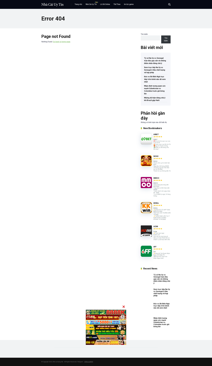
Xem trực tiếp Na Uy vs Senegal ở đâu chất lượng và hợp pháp (154, 70)
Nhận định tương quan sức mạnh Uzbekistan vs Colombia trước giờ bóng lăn (155, 90)
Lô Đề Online (105, 4)
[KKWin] (146, 212)
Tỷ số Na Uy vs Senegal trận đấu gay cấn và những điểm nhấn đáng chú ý (155, 60)
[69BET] (146, 144)
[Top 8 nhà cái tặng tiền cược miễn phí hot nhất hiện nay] (52, 4)
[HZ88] (146, 236)
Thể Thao (117, 4)
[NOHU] (146, 166)
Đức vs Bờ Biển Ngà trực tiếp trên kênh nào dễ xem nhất (155, 79)
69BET (156, 134)
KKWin (156, 203)
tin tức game (129, 4)
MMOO (156, 178)
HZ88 (155, 226)
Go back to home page (61, 42)
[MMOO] (146, 187)
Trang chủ (78, 4)
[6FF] (146, 256)
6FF (154, 247)
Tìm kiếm (144, 34)
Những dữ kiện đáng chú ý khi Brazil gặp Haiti (154, 99)
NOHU (155, 156)
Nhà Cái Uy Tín (91, 4)
